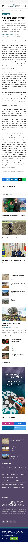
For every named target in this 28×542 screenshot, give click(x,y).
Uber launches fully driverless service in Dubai (13, 474)
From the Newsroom (8, 34)
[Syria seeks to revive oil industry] (5, 301)
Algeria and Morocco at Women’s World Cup (13, 487)
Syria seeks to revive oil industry (10, 477)
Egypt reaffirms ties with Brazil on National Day (13, 215)
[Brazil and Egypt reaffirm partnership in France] (14, 250)
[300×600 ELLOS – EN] (15, 390)
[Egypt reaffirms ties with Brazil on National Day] (14, 205)
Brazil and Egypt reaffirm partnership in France (13, 260)
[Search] (25, 6)
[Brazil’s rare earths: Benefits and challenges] (5, 356)
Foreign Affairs (6, 14)
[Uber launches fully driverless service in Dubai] (5, 293)
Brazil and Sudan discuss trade (9, 237)
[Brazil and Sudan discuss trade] (14, 227)
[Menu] (3, 6)
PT (10, 1)
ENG (13, 1)
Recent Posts (6, 464)
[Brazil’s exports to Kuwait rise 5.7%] (5, 285)
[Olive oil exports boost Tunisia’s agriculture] (14, 314)
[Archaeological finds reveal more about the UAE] (5, 277)
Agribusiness (6, 320)
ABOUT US (5, 497)
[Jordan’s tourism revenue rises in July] (5, 348)
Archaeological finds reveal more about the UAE (14, 467)
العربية (16, 1)
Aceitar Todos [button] (14, 538)
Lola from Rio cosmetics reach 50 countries (13, 480)
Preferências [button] (5, 538)
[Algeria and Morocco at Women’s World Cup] (5, 341)
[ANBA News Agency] (15, 6)
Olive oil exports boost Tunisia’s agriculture (12, 484)
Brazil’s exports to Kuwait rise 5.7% (10, 471)
